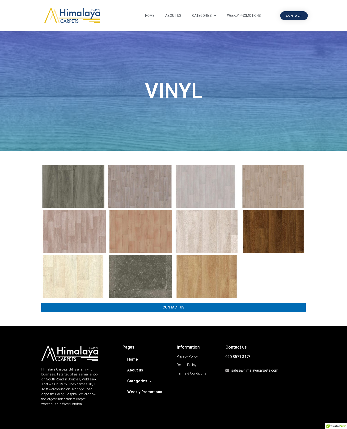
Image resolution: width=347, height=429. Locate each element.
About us (173, 15)
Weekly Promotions (244, 15)
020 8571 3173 (238, 356)
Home (149, 15)
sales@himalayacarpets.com (254, 370)
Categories (202, 15)
